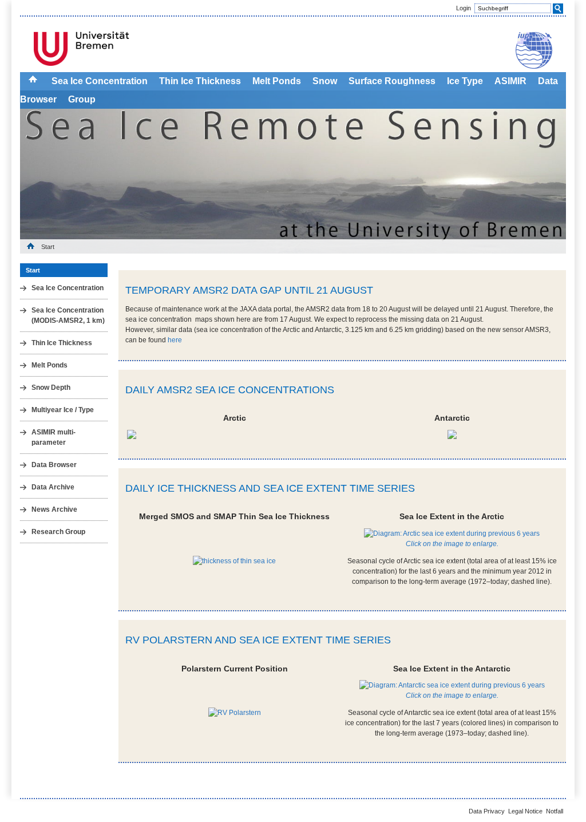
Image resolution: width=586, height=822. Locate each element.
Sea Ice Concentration (100, 81)
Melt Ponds (276, 81)
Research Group (58, 532)
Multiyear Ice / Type (62, 410)
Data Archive (52, 487)
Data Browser (54, 465)
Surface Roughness (392, 81)
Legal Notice (525, 811)
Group (82, 99)
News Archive (54, 509)
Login (463, 8)
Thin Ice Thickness (200, 81)
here (175, 340)
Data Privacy (487, 811)
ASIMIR (510, 81)
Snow (324, 81)
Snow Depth (50, 388)
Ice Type (465, 81)
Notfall (554, 811)
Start (47, 246)
